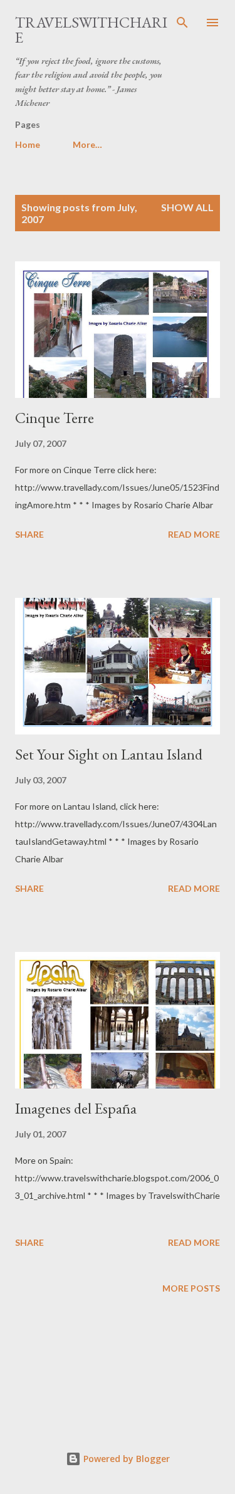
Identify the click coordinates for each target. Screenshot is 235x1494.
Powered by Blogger (125, 1459)
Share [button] (29, 534)
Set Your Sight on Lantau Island (108, 754)
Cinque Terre (54, 417)
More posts (191, 1288)
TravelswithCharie (91, 30)
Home (27, 144)
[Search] (182, 22)
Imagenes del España (76, 1108)
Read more (194, 534)
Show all (187, 207)
